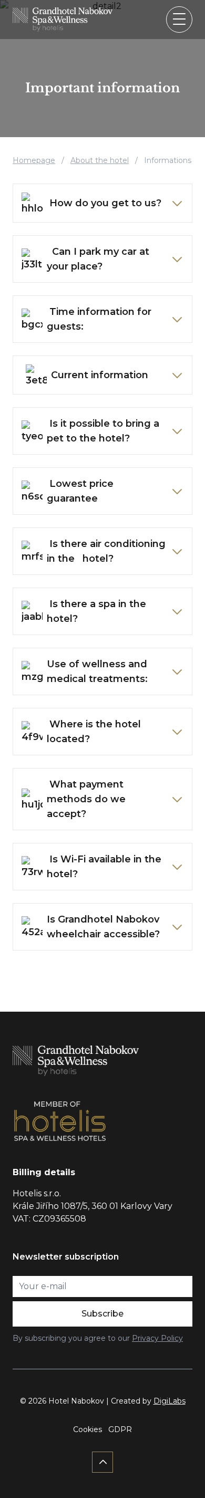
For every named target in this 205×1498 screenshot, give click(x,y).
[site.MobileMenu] (179, 19)
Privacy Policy (157, 1338)
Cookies (87, 1429)
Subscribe (102, 1314)
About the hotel (99, 160)
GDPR (120, 1429)
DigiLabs (169, 1401)
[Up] (102, 1462)
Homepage (34, 160)
